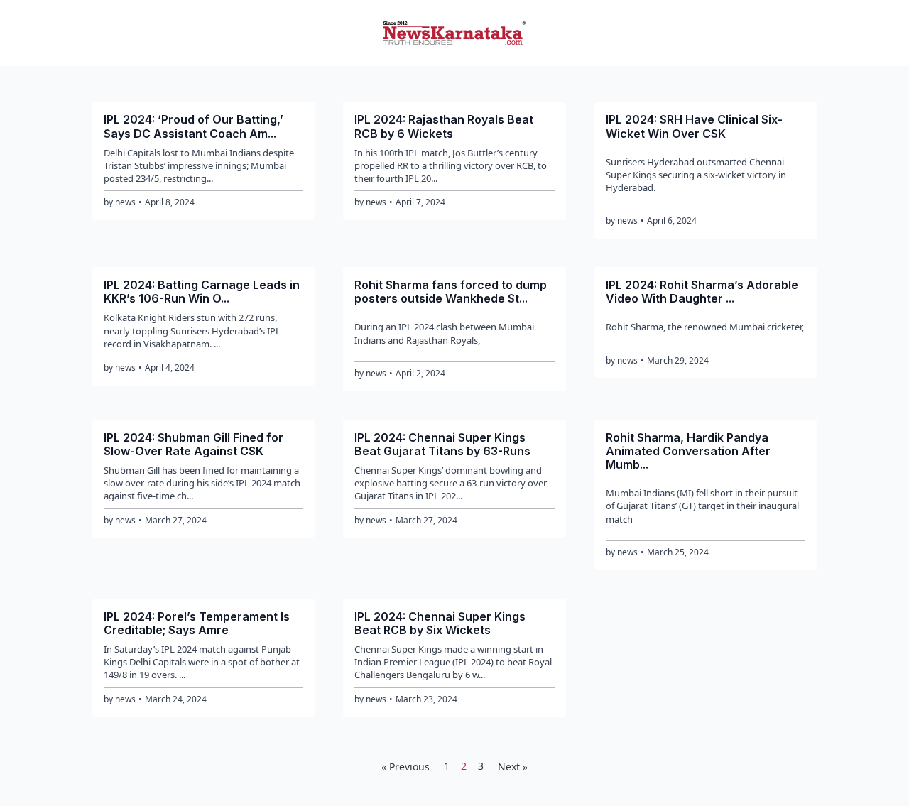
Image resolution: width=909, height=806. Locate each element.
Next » (513, 766)
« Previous (405, 766)
